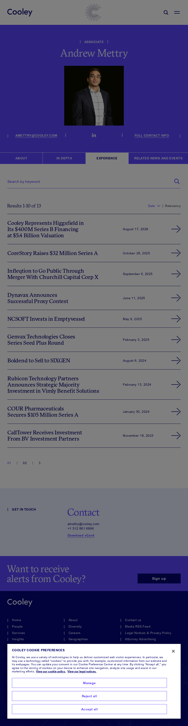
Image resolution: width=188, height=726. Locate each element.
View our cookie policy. (51, 671)
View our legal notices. (81, 671)
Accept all (89, 709)
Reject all (89, 696)
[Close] (173, 651)
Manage (89, 683)
